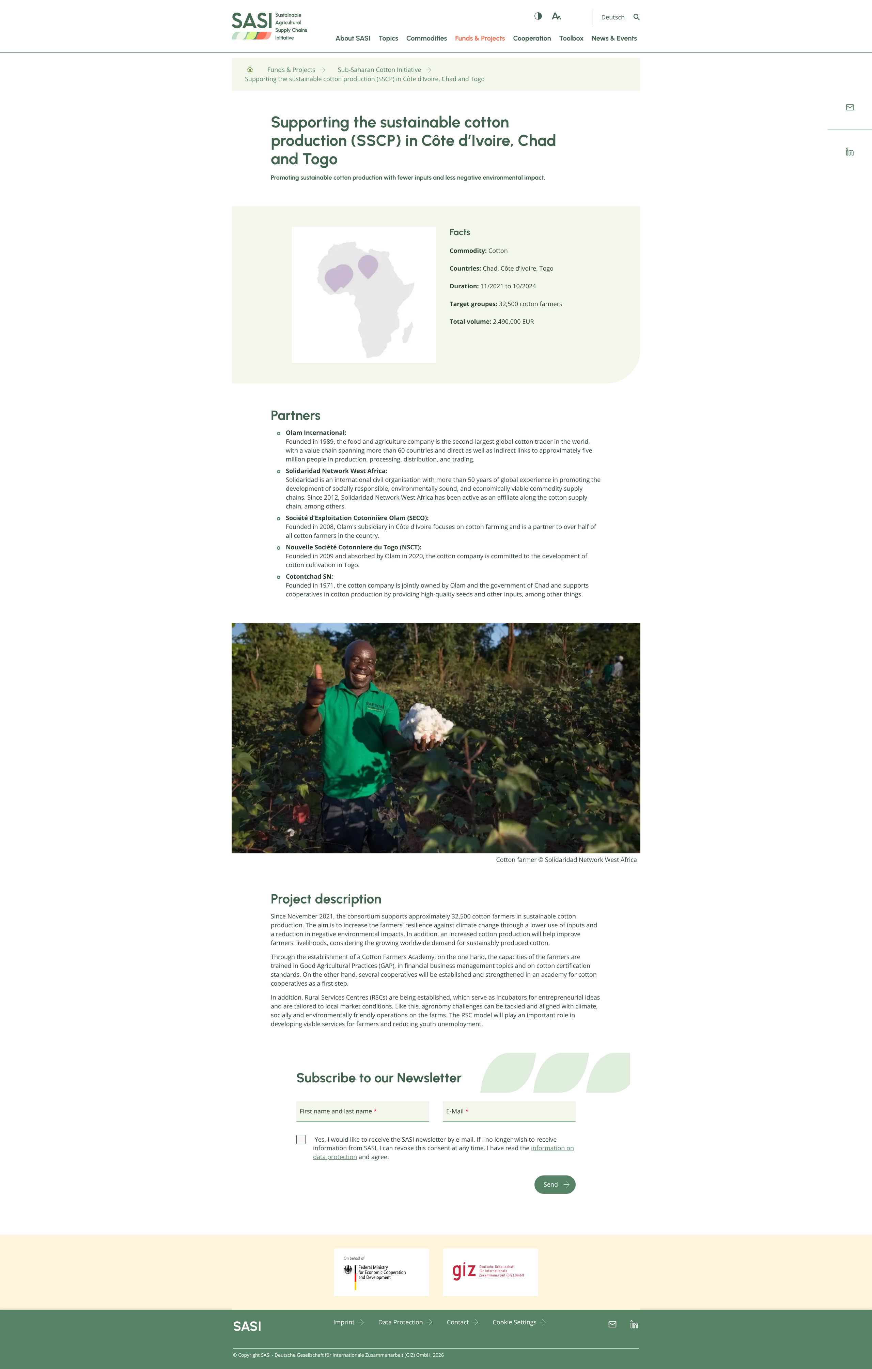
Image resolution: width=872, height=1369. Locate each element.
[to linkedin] (850, 152)
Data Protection (400, 1322)
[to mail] (850, 107)
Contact (458, 1322)
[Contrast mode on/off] (538, 17)
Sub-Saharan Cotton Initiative (379, 70)
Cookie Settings (515, 1322)
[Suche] (642, 17)
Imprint (344, 1322)
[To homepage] (250, 72)
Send (551, 1184)
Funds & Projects (291, 70)
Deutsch (613, 17)
